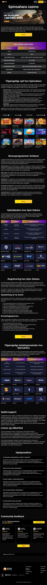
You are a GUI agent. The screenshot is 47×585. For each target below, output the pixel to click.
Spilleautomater (39, 115)
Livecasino (16, 115)
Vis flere (23, 545)
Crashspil (28, 115)
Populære (5, 115)
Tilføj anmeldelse (38, 522)
